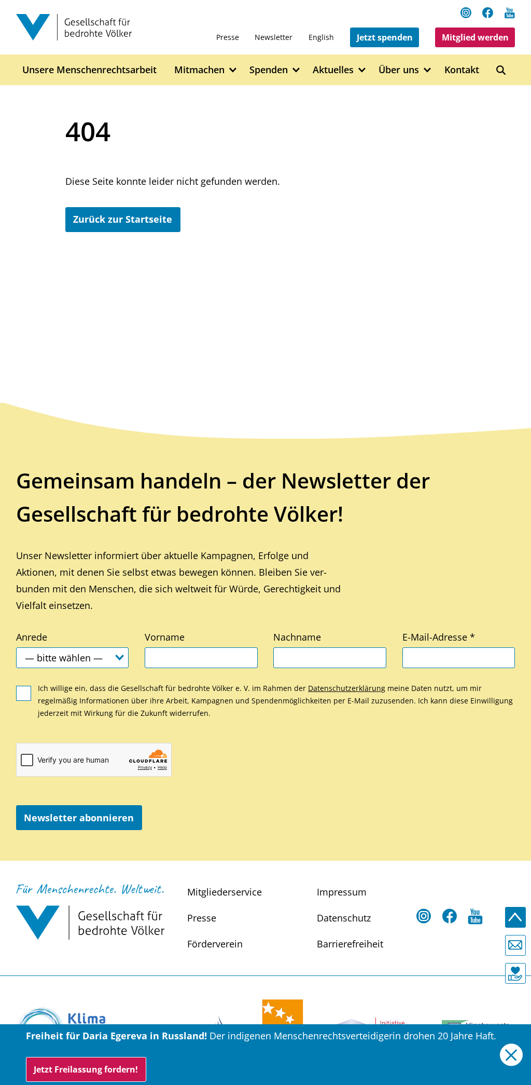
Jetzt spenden (385, 37)
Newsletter (273, 37)
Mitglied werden (475, 37)
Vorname (165, 637)
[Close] (511, 1054)
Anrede (31, 637)
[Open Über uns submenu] (427, 70)
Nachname (297, 637)
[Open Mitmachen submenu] (233, 70)
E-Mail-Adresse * (438, 637)
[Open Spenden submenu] (296, 70)
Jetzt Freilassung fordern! (86, 1069)
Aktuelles (333, 69)
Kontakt (461, 69)
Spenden (268, 69)
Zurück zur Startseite (122, 219)
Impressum (342, 892)
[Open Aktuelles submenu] (362, 70)
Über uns (399, 69)
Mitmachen (199, 69)
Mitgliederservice (224, 892)
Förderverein (215, 944)
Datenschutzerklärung (346, 688)
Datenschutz (344, 918)
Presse (227, 37)
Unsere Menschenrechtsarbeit (89, 69)
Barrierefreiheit (350, 944)
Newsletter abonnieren (79, 817)
